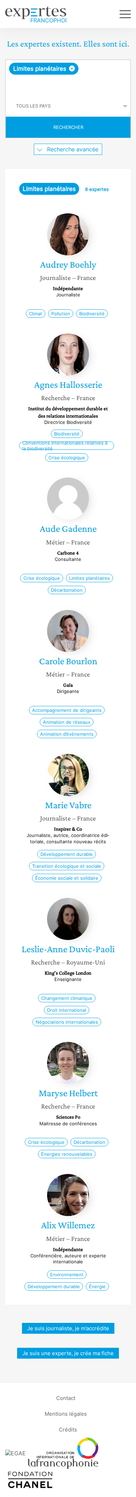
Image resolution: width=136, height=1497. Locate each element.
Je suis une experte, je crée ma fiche (68, 1353)
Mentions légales (66, 1413)
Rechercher (68, 127)
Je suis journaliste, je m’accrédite (68, 1328)
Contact (65, 1398)
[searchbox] (68, 85)
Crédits (68, 1429)
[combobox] (68, 78)
